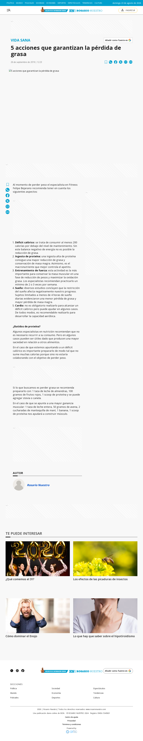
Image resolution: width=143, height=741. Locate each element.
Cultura (98, 3)
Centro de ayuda (71, 717)
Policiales (29, 3)
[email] (125, 62)
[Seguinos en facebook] (22, 671)
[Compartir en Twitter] (120, 62)
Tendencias (87, 3)
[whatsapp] (110, 62)
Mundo (19, 3)
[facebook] (115, 62)
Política (10, 3)
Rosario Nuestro (38, 485)
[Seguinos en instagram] (17, 671)
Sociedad (40, 3)
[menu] (9, 10)
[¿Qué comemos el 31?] (38, 558)
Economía (51, 3)
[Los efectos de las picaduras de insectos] (105, 558)
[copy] (130, 62)
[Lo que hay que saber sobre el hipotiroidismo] (105, 615)
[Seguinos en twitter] (11, 671)
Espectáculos (74, 3)
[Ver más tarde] (106, 62)
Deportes (62, 3)
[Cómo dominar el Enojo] (38, 615)
